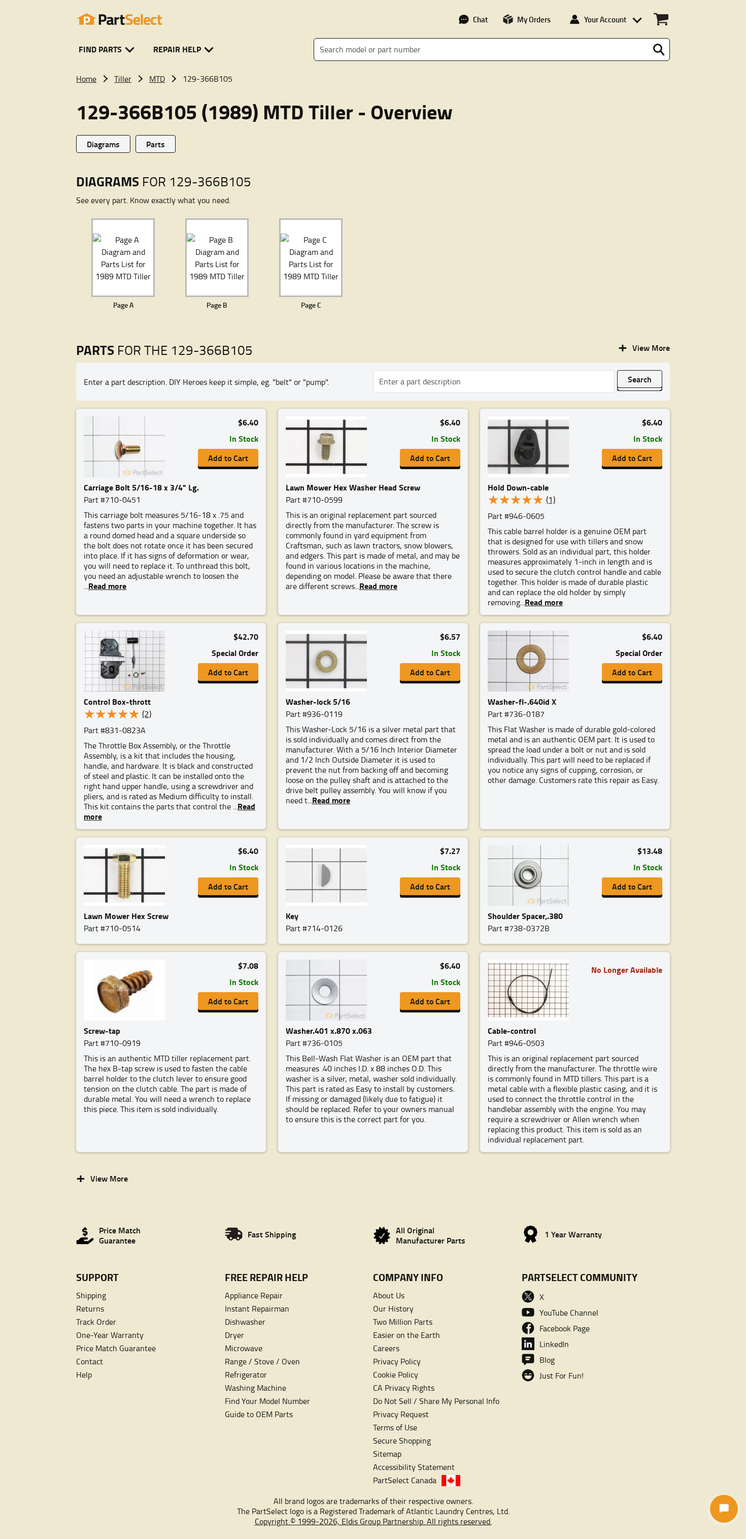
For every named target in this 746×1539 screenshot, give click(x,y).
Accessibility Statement (414, 1466)
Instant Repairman (257, 1308)
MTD (157, 79)
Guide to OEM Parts (259, 1414)
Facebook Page (564, 1328)
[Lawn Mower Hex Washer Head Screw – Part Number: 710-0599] (329, 446)
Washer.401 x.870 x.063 (329, 1030)
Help (84, 1374)
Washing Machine (255, 1387)
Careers (386, 1348)
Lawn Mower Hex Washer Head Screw (353, 487)
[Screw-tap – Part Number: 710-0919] (127, 990)
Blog (547, 1359)
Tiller (122, 79)
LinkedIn (554, 1344)
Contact (89, 1361)
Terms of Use (395, 1427)
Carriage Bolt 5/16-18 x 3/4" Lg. (141, 487)
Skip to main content (373, 40)
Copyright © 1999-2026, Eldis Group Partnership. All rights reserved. (373, 1521)
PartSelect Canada (404, 1480)
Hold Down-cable (518, 487)
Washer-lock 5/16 (318, 701)
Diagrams (103, 144)
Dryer (234, 1334)
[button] (108, 49)
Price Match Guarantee (116, 1348)
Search (640, 379)
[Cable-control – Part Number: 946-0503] (531, 990)
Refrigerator (246, 1374)
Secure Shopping (402, 1440)
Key (292, 916)
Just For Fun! (561, 1375)
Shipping (91, 1295)
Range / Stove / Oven (262, 1361)
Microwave (243, 1348)
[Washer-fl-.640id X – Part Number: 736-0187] (531, 661)
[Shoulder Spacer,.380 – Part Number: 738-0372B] (531, 875)
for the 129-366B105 (164, 350)
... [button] (105, 586)
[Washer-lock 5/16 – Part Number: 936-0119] (329, 661)
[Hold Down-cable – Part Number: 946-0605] (531, 446)
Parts (155, 144)
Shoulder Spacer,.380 (525, 916)
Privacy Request (401, 1414)
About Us (388, 1295)
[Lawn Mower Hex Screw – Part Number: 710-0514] (127, 875)
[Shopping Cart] (661, 19)
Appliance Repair (254, 1295)
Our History (393, 1308)
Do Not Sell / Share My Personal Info (436, 1400)
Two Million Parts (402, 1321)
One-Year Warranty (110, 1334)
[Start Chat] (724, 1509)
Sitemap (387, 1453)
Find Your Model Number (267, 1400)
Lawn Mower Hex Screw (126, 916)
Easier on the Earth (406, 1334)
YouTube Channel (568, 1312)
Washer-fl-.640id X (522, 701)
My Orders (534, 19)
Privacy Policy (397, 1361)
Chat (480, 19)
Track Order (96, 1321)
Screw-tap (102, 1030)
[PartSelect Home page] (119, 19)
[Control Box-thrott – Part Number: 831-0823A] (127, 661)
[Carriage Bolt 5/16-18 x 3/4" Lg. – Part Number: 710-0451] (127, 446)
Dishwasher (245, 1321)
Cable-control (512, 1030)
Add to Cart (228, 458)
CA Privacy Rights (403, 1387)
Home (86, 79)
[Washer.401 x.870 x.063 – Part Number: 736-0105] (329, 990)
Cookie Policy (395, 1374)
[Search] (658, 49)
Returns (90, 1308)
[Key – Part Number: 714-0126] (329, 875)
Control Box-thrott (117, 701)
